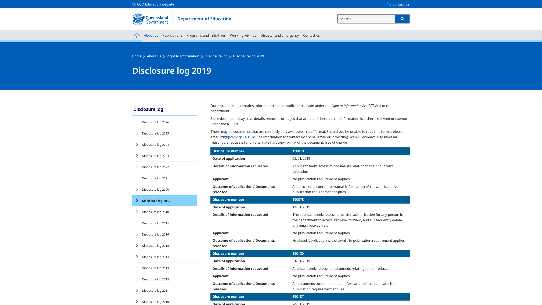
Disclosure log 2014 (155, 257)
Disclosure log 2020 (155, 189)
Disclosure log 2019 (156, 201)
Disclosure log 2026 (155, 122)
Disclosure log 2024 (155, 145)
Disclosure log (216, 56)
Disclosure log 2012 (155, 279)
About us (154, 56)
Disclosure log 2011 (155, 290)
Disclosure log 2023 (155, 156)
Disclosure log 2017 (155, 223)
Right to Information (183, 56)
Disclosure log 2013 (155, 268)
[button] (402, 19)
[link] (164, 109)
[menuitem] (137, 35)
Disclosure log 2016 (155, 234)
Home (136, 56)
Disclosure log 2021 (155, 178)
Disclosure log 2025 (155, 133)
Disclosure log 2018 (155, 212)
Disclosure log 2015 (155, 246)
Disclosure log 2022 (155, 167)
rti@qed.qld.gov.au (234, 137)
